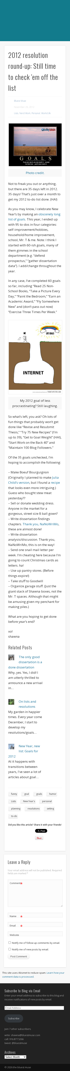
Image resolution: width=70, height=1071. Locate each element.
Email (16, 926)
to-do (14, 816)
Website (14, 935)
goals (39, 793)
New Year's (29, 801)
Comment (16, 883)
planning (15, 808)
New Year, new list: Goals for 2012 (24, 751)
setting (50, 808)
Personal (36, 113)
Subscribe (13, 1018)
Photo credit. (35, 173)
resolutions (34, 808)
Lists (16, 113)
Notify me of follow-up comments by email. (36, 943)
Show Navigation (34, 45)
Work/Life (46, 113)
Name (16, 917)
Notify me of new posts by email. (30, 949)
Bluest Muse (20, 100)
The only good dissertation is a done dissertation (25, 662)
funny (14, 793)
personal (47, 801)
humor (52, 793)
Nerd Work (24, 113)
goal (26, 793)
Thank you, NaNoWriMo (40, 524)
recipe (55, 482)
